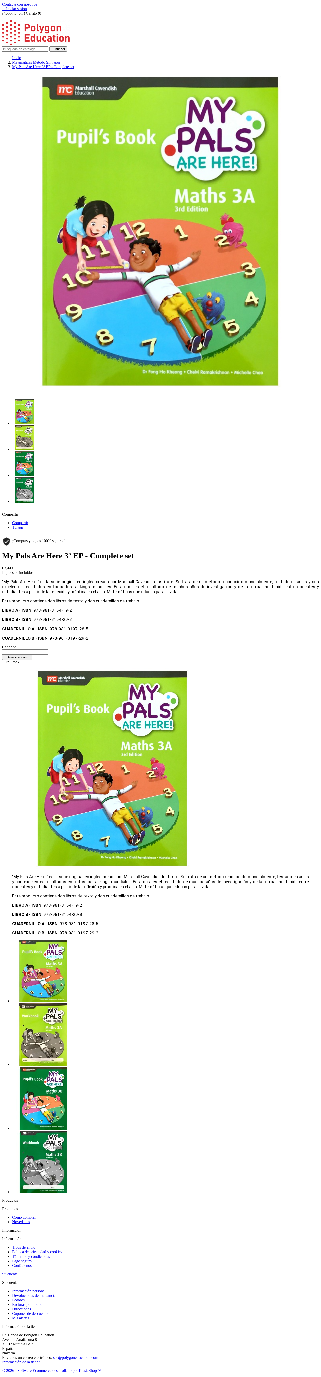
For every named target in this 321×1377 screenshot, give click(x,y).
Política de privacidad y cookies (37, 1252)
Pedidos (18, 1300)
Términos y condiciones (31, 1256)
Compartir (20, 523)
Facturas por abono (27, 1304)
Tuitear (17, 527)
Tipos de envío (23, 1247)
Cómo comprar (24, 1217)
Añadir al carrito (17, 657)
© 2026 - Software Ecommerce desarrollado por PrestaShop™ (51, 1370)
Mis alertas (20, 1318)
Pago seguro (22, 1261)
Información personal (29, 1291)
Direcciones (21, 1309)
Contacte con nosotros (19, 4)
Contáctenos (22, 1265)
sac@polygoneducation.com (75, 1357)
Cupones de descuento (30, 1313)
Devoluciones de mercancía (34, 1295)
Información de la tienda (21, 1362)
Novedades (21, 1222)
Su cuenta (10, 1274)
